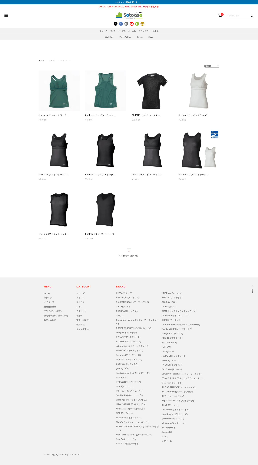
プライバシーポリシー (54, 311)
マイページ (49, 302)
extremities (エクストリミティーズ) (132, 346)
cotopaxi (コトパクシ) (126, 333)
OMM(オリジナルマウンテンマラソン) (179, 311)
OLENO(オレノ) (169, 307)
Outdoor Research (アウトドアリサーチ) (181, 324)
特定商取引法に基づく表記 (56, 315)
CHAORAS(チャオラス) (127, 311)
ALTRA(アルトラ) (124, 293)
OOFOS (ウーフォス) (171, 320)
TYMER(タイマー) (170, 405)
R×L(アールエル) (169, 342)
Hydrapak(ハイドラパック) (128, 382)
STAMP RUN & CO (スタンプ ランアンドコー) (183, 378)
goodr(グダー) (122, 368)
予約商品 (80, 324)
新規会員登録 (50, 307)
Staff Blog (109, 37)
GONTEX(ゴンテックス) (127, 364)
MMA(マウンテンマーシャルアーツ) (132, 422)
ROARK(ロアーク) (170, 360)
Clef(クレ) (120, 315)
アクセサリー (82, 311)
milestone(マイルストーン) (128, 418)
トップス (52, 60)
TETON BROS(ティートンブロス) (177, 392)
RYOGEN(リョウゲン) (172, 365)
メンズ (165, 436)
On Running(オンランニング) (175, 315)
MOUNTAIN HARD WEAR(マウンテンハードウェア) (137, 428)
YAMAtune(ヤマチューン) (173, 423)
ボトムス (80, 302)
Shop (150, 37)
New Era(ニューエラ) (126, 439)
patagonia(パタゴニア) (172, 333)
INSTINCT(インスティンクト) (129, 391)
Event (139, 37)
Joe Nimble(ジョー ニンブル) (129, 395)
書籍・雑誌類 (82, 320)
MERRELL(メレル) (124, 413)
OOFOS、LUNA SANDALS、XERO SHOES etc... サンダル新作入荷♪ (129, 7)
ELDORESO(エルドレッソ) (128, 341)
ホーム (41, 60)
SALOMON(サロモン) (172, 369)
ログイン (48, 298)
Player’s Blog (125, 37)
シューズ (80, 293)
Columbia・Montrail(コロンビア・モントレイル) (137, 322)
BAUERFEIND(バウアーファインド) (132, 302)
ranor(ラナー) (168, 351)
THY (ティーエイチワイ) (173, 396)
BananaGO (167, 432)
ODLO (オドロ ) (169, 302)
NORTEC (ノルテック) (172, 298)
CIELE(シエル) (123, 307)
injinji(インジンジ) (124, 386)
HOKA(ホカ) (121, 377)
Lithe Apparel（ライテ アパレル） (132, 400)
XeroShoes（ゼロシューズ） (175, 414)
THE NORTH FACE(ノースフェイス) (178, 387)
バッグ (79, 307)
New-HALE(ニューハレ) (127, 444)
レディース (167, 441)
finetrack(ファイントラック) (129, 359)
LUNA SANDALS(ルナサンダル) (130, 404)
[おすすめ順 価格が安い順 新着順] (129, 66)
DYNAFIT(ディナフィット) (128, 337)
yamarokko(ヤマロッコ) (173, 419)
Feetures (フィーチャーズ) (128, 355)
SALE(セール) (168, 427)
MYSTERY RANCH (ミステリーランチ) (134, 435)
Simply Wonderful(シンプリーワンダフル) (181, 374)
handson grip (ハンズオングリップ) (132, 373)
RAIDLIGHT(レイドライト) (174, 356)
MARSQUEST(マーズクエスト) (130, 409)
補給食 (79, 315)
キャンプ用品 (82, 329)
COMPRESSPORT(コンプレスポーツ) (133, 328)
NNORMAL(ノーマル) (172, 293)
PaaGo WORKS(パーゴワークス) (177, 329)
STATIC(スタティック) (172, 383)
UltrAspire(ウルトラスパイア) (175, 410)
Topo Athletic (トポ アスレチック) (178, 401)
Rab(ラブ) (166, 347)
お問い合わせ (50, 320)
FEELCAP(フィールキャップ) (129, 350)
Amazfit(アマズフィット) (127, 298)
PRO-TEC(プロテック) (172, 338)
